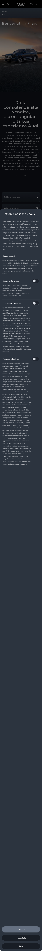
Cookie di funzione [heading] (10, 281)
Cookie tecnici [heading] (8, 256)
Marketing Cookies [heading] (10, 359)
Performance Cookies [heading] (11, 303)
